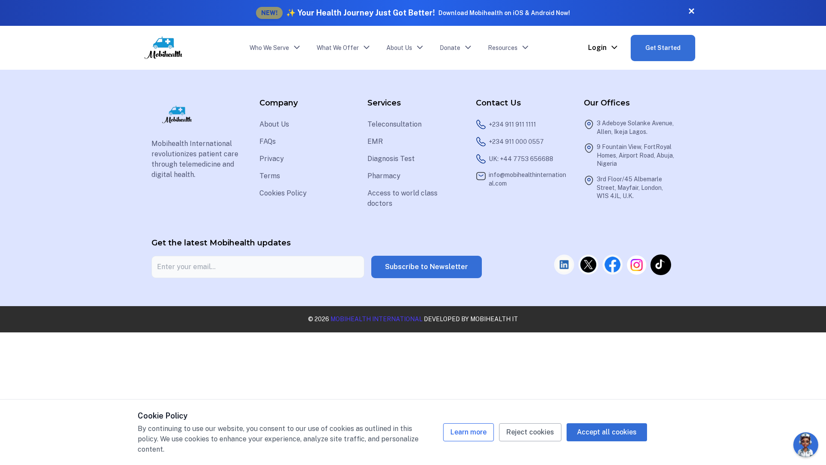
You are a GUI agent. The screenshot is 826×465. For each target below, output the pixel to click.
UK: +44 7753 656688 (521, 158)
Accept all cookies (607, 432)
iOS (518, 12)
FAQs (267, 141)
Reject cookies (530, 432)
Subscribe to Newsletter (426, 267)
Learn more (468, 432)
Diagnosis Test (391, 159)
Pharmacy (384, 176)
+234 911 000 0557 (516, 141)
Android (543, 12)
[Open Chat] (805, 444)
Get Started (663, 47)
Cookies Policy (283, 193)
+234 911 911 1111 (512, 124)
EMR (375, 141)
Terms (269, 176)
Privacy (271, 159)
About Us (274, 124)
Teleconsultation (394, 124)
